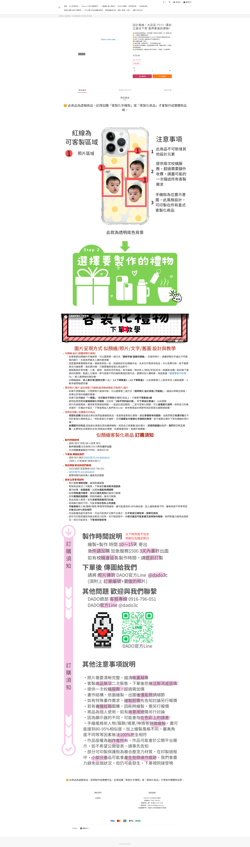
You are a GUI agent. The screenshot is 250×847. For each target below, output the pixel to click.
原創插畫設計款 (110, 10)
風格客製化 (68, 16)
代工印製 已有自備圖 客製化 (93, 10)
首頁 (65, 6)
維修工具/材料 (138, 10)
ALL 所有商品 (73, 6)
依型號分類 (132, 6)
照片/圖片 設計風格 (86, 16)
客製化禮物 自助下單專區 (72, 10)
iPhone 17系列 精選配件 (89, 6)
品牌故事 (98, 798)
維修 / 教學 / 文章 (123, 10)
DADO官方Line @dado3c (97, 457)
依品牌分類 (143, 6)
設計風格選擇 (76, 16)
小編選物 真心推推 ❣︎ (108, 6)
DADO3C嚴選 (122, 6)
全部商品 (61, 16)
